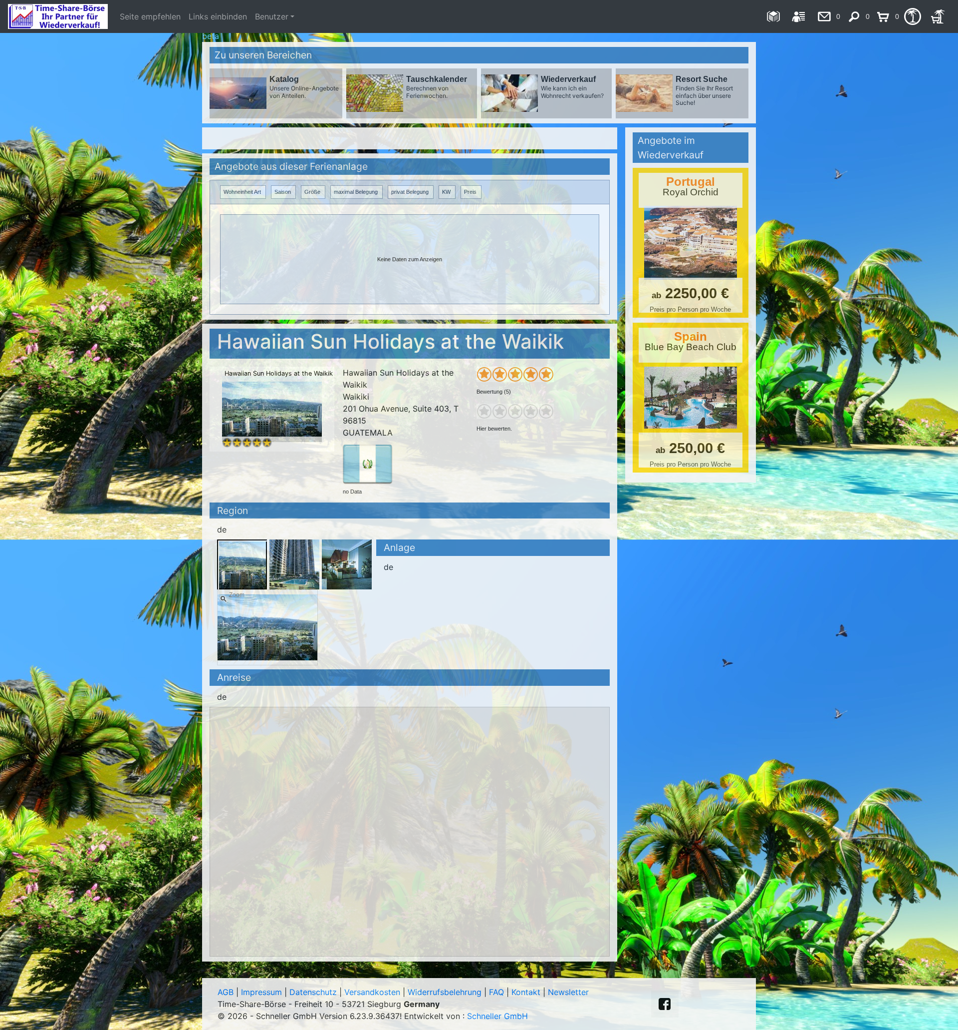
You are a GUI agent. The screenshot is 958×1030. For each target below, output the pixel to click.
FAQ (496, 992)
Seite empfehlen (150, 16)
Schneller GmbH (497, 1016)
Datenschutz (313, 992)
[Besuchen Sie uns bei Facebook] (665, 1004)
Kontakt (525, 992)
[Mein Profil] (798, 16)
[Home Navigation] (773, 16)
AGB (226, 992)
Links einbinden (218, 16)
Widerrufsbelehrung (444, 992)
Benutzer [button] (271, 16)
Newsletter (568, 992)
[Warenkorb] (938, 16)
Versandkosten (372, 992)
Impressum (261, 992)
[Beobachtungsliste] (912, 16)
